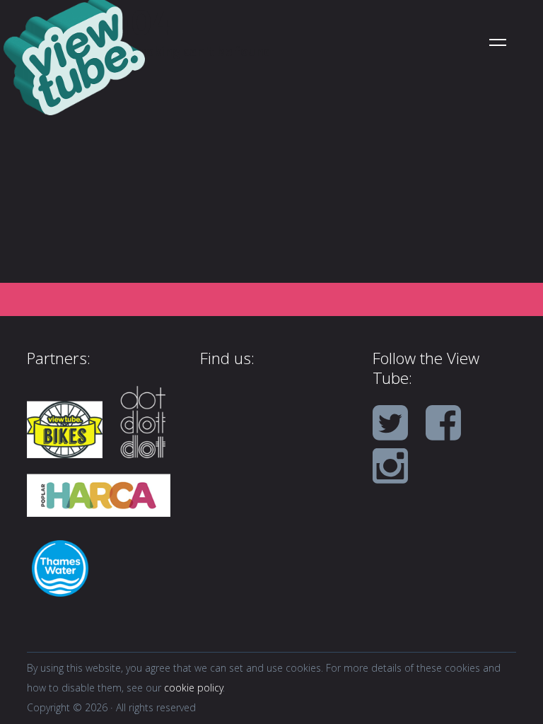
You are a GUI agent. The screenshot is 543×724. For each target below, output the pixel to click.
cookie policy (193, 689)
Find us (225, 361)
